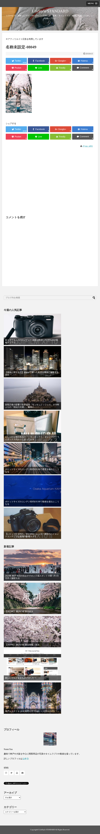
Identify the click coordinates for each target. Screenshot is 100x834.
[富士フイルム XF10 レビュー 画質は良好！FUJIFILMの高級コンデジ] (32, 329)
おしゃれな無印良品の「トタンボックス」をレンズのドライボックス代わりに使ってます (32, 438)
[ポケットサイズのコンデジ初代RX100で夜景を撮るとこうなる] (32, 458)
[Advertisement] (50, 178)
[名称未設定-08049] (82, 61)
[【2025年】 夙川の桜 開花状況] (32, 598)
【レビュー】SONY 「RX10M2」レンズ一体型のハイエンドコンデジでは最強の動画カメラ (32, 535)
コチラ (26, 758)
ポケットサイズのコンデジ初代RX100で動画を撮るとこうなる (32, 502)
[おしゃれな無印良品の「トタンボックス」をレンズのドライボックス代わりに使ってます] (32, 426)
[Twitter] (11, 773)
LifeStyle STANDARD (50, 11)
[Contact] (22, 773)
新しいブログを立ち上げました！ (20, 678)
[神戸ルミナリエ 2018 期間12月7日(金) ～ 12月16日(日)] (32, 698)
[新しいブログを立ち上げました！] (32, 664)
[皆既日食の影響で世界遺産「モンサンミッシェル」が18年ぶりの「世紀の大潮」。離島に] (32, 394)
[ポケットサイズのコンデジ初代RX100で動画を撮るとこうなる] (32, 491)
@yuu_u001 (88, 146)
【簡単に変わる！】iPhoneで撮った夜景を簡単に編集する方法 (32, 373)
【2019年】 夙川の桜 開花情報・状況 (22, 645)
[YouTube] (17, 773)
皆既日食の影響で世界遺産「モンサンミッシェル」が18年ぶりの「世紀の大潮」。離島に (32, 406)
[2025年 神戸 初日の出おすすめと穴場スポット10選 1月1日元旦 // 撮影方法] (32, 565)
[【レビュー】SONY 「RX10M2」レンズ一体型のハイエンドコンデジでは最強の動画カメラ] (32, 523)
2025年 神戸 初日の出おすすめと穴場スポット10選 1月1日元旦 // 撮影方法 (32, 577)
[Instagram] (6, 773)
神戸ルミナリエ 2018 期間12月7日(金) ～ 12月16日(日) (30, 711)
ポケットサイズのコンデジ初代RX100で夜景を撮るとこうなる (32, 470)
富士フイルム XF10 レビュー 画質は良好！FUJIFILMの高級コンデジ (31, 341)
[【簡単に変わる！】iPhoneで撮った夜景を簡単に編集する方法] (32, 361)
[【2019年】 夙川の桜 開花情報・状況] (32, 631)
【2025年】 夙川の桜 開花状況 (19, 611)
